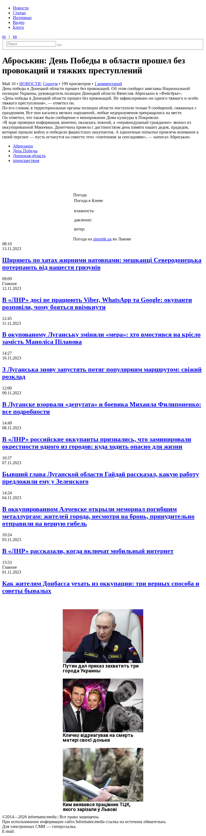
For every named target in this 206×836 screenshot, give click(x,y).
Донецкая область (29, 155)
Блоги (18, 27)
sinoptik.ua (102, 239)
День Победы (25, 151)
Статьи (19, 12)
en (15, 36)
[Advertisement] (86, 179)
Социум (50, 83)
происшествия (26, 160)
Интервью (22, 17)
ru (4, 36)
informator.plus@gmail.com (39, 831)
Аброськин (23, 146)
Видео (18, 22)
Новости (21, 8)
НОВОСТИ (30, 83)
